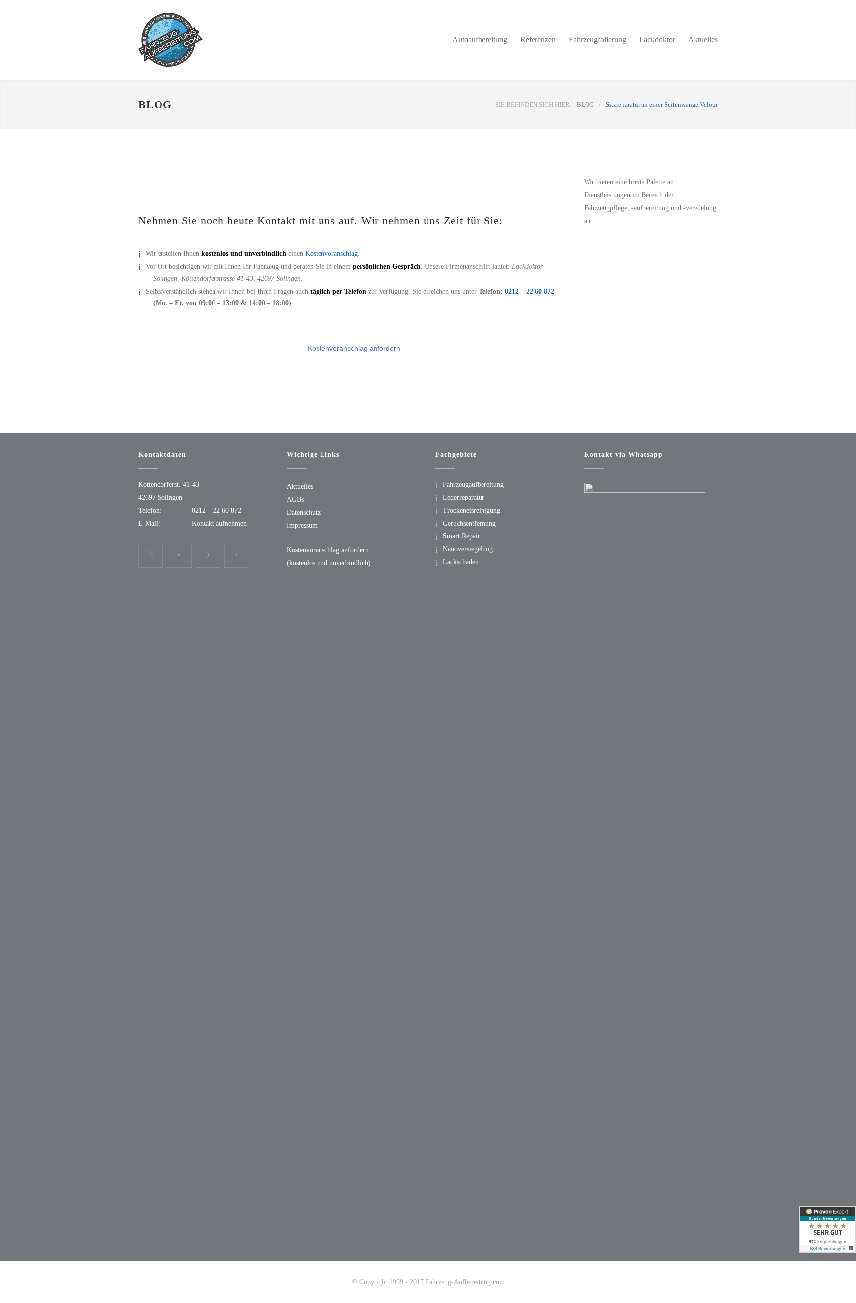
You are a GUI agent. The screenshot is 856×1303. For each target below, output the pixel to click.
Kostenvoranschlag (331, 253)
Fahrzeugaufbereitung (473, 484)
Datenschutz (304, 512)
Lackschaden (461, 562)
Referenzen (538, 39)
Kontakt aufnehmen (219, 523)
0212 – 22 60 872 (529, 291)
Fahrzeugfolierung (597, 39)
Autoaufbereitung (479, 39)
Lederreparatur (463, 497)
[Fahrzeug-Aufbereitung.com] (229, 40)
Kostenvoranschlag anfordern (354, 348)
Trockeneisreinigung (471, 510)
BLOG (155, 104)
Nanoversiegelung (468, 549)
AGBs (295, 499)
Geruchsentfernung (469, 523)
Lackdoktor (657, 39)
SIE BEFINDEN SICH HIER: (533, 104)
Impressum (302, 525)
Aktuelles (703, 39)
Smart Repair (461, 536)
